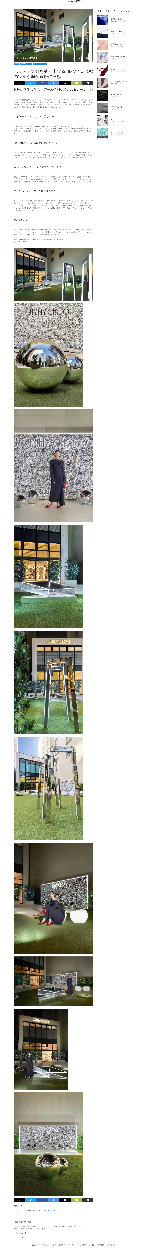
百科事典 (101, 1245)
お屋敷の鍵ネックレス (118, 44)
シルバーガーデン (53, 1210)
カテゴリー (72, 1245)
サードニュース (44, 1245)
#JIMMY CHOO (26, 64)
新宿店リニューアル (117, 69)
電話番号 (62, 1245)
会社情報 (92, 1245)
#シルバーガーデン (40, 64)
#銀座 (16, 64)
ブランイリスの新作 (117, 107)
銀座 (34, 1210)
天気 (54, 1245)
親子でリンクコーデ (117, 119)
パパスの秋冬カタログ (118, 57)
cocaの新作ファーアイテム (120, 82)
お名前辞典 (82, 1245)
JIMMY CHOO (41, 1210)
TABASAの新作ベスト (118, 31)
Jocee (34, 1245)
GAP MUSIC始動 (116, 19)
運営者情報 (111, 1245)
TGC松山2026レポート (118, 132)
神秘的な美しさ (116, 94)
